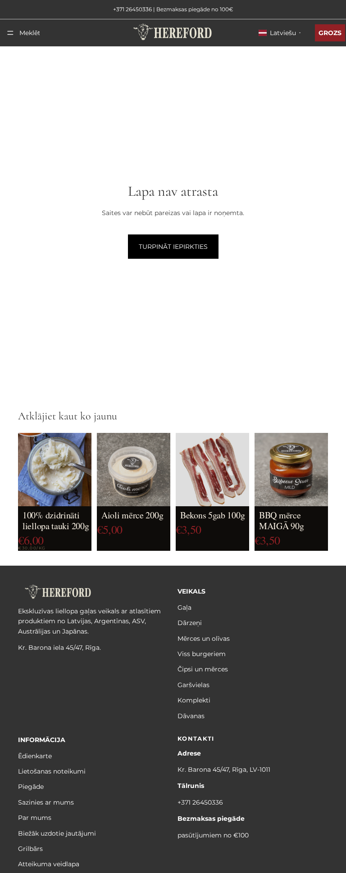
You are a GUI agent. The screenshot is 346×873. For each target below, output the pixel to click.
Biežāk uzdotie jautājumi (57, 833)
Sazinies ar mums (46, 802)
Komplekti (194, 700)
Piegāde (31, 787)
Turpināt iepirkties (173, 247)
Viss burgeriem (202, 654)
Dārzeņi (190, 623)
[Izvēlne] (10, 32)
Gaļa (184, 607)
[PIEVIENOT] (77, 495)
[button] (279, 32)
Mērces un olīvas (204, 638)
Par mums (34, 818)
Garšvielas (193, 685)
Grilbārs (30, 849)
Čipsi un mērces (203, 670)
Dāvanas (191, 716)
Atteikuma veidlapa (48, 864)
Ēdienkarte (35, 756)
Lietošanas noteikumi (52, 771)
